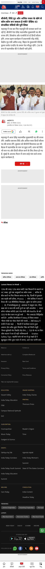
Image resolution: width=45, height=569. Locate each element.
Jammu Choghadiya (9, 507)
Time (24, 434)
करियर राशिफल (7, 277)
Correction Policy (6, 375)
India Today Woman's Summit (30, 460)
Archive (36, 526)
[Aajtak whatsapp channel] (15, 548)
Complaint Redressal (28, 354)
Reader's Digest (28, 429)
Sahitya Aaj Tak (6, 452)
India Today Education (9, 400)
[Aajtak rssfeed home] (31, 548)
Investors (4, 361)
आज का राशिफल (20, 277)
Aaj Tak (20, 2)
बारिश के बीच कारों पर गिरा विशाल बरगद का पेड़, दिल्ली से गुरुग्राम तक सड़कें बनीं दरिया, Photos (21, 295)
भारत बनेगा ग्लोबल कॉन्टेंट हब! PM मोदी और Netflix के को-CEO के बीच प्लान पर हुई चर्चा (22, 311)
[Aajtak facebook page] (20, 548)
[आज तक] (4, 7)
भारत (13, 13)
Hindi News (5, 13)
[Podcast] (28, 6)
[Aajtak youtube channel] (37, 548)
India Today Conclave (9, 458)
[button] (40, 565)
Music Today (5, 434)
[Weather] (23, 7)
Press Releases (27, 375)
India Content (27, 492)
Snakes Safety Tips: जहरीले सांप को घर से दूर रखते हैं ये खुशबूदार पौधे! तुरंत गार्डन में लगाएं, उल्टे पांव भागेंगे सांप (21, 336)
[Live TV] (37, 7)
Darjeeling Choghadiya (26, 507)
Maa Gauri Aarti (8, 517)
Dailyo (19, 526)
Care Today (5, 492)
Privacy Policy (5, 368)
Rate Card (25, 361)
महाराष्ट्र (20, 13)
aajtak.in (10, 120)
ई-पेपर (25, 2)
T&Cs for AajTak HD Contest (9, 382)
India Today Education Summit (9, 476)
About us (3, 348)
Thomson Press (28, 404)
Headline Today (28, 497)
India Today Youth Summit (11, 468)
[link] (43, 2)
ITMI (2, 405)
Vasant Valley (6, 395)
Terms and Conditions (29, 368)
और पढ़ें (22, 164)
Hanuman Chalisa (22, 517)
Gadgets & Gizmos (8, 439)
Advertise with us (6, 354)
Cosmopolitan (6, 429)
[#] (36, 132)
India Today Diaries (29, 395)
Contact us (25, 348)
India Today (35, 2)
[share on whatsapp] (42, 530)
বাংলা (29, 2)
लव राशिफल (32, 277)
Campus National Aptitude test (11, 413)
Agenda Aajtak (27, 452)
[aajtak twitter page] (26, 548)
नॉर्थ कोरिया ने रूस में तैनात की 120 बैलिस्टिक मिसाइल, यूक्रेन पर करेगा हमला (21, 301)
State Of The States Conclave (33, 468)
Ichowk (27, 526)
